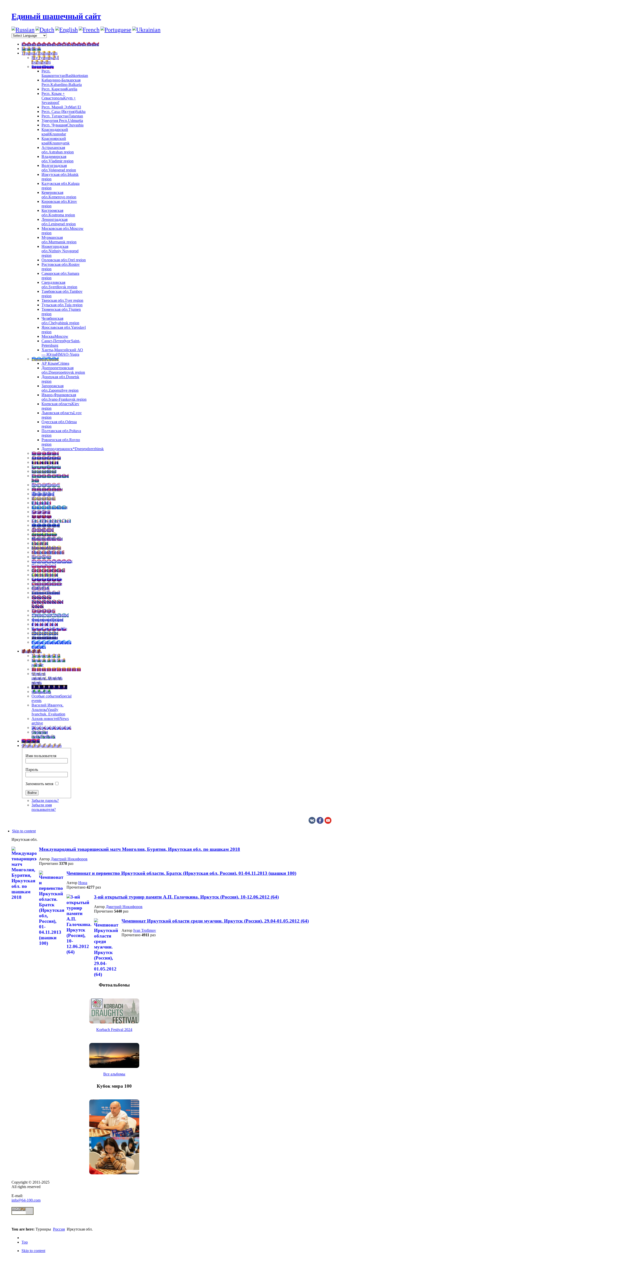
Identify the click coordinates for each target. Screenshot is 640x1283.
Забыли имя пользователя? (44, 807)
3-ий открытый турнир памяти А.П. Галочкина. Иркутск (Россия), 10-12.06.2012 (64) (186, 897)
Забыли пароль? (45, 800)
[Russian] (23, 29)
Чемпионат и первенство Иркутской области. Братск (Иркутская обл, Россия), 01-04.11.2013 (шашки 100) (181, 873)
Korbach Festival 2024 (114, 1029)
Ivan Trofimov (144, 930)
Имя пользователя (41, 756)
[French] (89, 29)
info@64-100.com (26, 1200)
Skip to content (24, 831)
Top (25, 1242)
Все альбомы (114, 1074)
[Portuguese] (115, 29)
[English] (66, 29)
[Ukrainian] (146, 29)
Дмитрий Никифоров (69, 859)
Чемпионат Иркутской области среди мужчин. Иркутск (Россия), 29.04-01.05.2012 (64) (215, 921)
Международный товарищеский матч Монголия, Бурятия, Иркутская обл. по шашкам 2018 (139, 849)
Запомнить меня (39, 784)
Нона (82, 883)
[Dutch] (45, 29)
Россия (59, 1229)
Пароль (32, 769)
